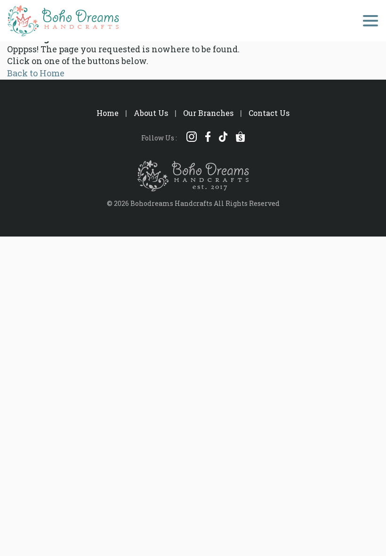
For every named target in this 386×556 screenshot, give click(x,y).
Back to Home (35, 73)
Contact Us (269, 113)
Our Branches (208, 113)
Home (107, 113)
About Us (151, 113)
